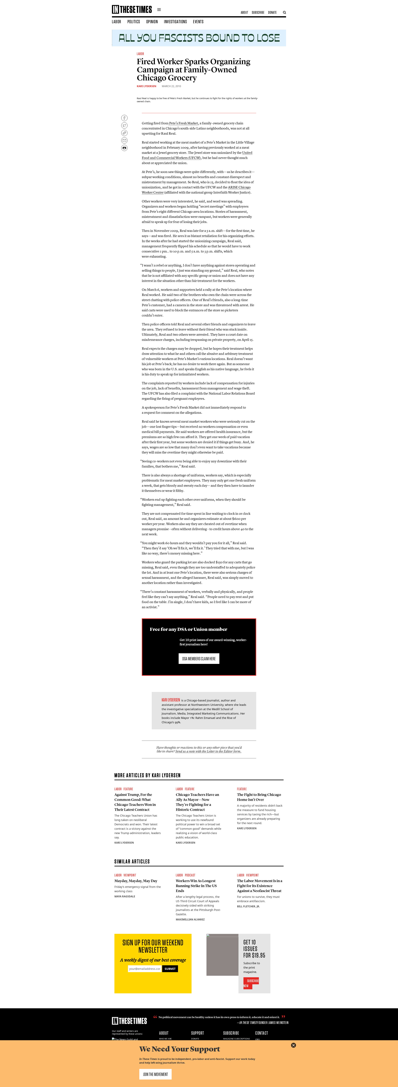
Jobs (257, 1039)
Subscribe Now (251, 983)
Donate (272, 12)
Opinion (152, 21)
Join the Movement (155, 1074)
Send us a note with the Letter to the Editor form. (208, 751)
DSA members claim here (199, 658)
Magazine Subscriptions (236, 1038)
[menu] (159, 10)
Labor (116, 21)
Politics (133, 21)
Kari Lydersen (146, 86)
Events (198, 21)
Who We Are (165, 1038)
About (244, 12)
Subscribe (258, 12)
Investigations (175, 21)
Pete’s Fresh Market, (184, 123)
